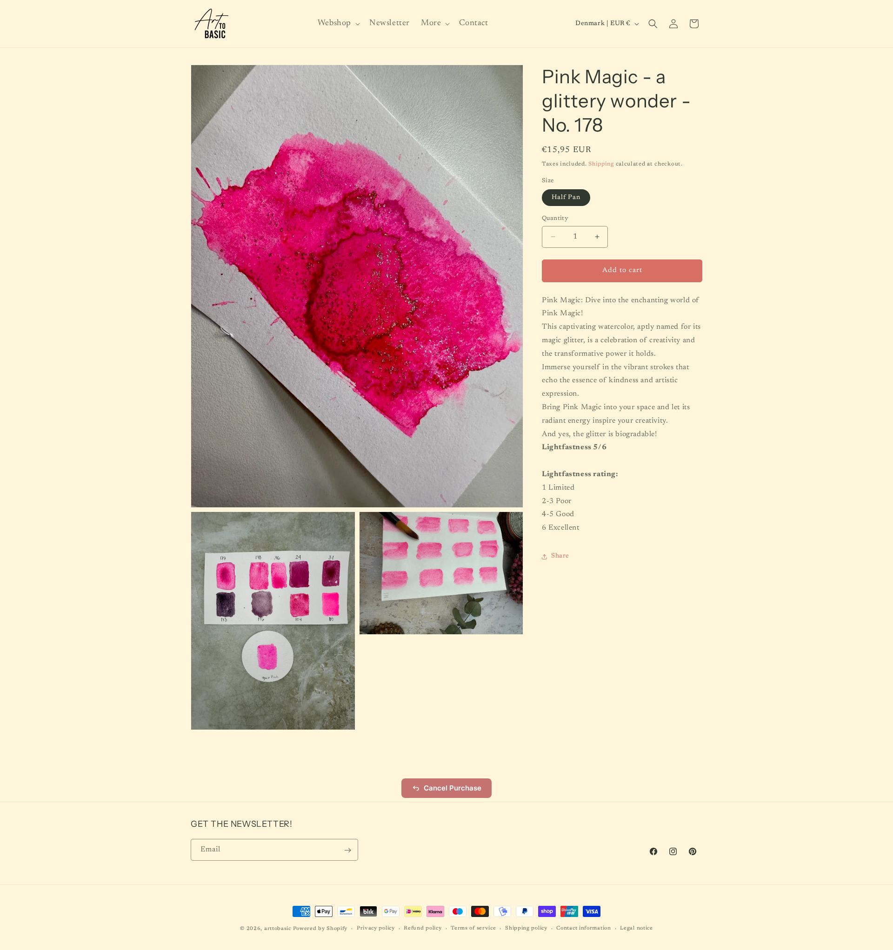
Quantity (555, 218)
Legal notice (636, 927)
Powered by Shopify (320, 928)
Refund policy (422, 927)
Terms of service (473, 927)
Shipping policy (526, 927)
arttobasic (277, 928)
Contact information (583, 927)
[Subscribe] (347, 850)
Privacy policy (376, 927)
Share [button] (560, 556)
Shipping (601, 164)
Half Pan (566, 197)
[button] (338, 23)
